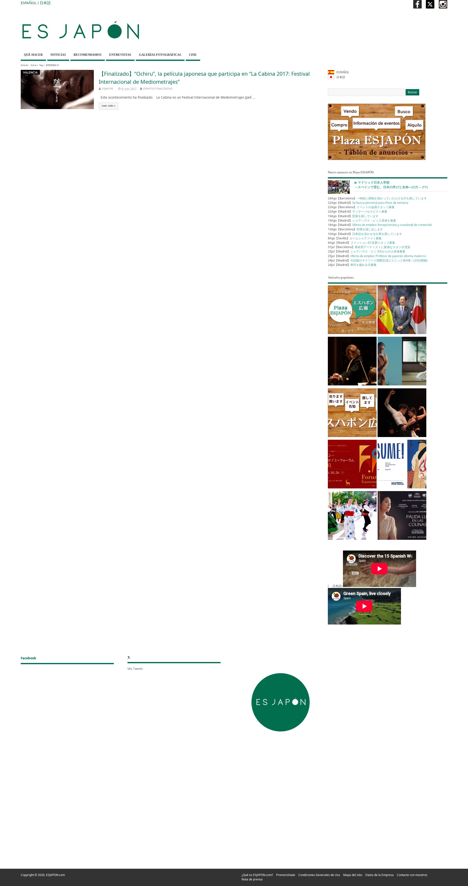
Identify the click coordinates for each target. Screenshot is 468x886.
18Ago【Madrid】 (380, 225)
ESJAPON (107, 88)
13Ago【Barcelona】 (355, 229)
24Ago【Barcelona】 (377, 198)
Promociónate (285, 875)
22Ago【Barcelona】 (361, 207)
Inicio (34, 65)
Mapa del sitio (352, 875)
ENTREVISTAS (120, 54)
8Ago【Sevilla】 (355, 238)
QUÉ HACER (33, 54)
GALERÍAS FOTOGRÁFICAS (160, 54)
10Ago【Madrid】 (365, 234)
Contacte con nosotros (412, 875)
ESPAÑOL (29, 2)
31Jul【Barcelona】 (369, 247)
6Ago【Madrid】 (361, 243)
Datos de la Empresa (379, 875)
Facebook (28, 658)
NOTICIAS (58, 54)
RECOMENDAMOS (87, 54)
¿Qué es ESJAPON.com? (257, 875)
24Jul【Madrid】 (378, 260)
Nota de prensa (252, 879)
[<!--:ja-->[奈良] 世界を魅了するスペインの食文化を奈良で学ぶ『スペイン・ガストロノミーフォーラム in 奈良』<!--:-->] (352, 465)
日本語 (45, 2)
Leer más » (109, 105)
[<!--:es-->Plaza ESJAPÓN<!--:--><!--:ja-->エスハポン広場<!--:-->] (352, 310)
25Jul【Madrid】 (366, 251)
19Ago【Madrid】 (353, 216)
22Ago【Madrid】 (368, 203)
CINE (193, 54)
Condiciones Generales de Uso (319, 875)
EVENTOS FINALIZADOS (157, 88)
